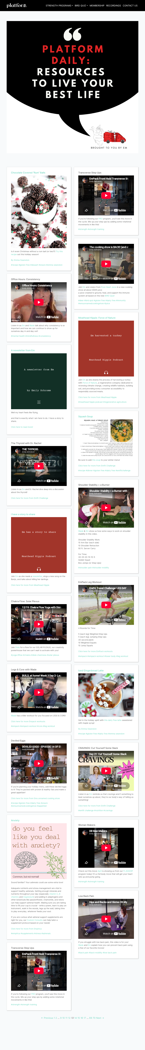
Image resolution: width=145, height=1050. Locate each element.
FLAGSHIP (128, 871)
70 (94, 1017)
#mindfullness (31, 336)
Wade (31, 325)
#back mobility (95, 952)
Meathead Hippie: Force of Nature (97, 317)
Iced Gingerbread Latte (91, 670)
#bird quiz (88, 300)
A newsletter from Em (23, 350)
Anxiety (15, 820)
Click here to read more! (22, 427)
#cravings (108, 810)
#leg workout (49, 726)
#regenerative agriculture (114, 402)
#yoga (14, 655)
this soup (96, 460)
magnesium (28, 897)
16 (82, 1017)
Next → (100, 1017)
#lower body (110, 656)
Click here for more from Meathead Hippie (30, 585)
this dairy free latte (112, 720)
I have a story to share (23, 514)
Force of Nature (90, 383)
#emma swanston (54, 265)
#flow (20, 655)
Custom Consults (34, 920)
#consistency (45, 336)
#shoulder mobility (100, 567)
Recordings (113, 5)
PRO (33, 994)
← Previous (47, 1017)
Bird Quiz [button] (80, 5)
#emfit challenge (86, 810)
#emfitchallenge (123, 470)
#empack (15, 726)
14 (75, 1017)
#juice (107, 303)
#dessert (34, 265)
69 (90, 1017)
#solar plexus (53, 655)
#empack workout (28, 726)
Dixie (17, 647)
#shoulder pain (85, 567)
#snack (42, 265)
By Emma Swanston (20, 260)
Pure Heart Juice (108, 287)
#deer (81, 300)
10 (63, 1017)
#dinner (89, 470)
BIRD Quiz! (109, 296)
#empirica (15, 933)
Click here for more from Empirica (26, 929)
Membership (97, 5)
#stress (37, 933)
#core (39, 726)
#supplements (27, 933)
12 (69, 1017)
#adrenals (46, 933)
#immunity (121, 300)
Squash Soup (85, 416)
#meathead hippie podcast (90, 402)
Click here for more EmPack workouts (95, 651)
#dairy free (35, 803)
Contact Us (130, 5)
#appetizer (42, 806)
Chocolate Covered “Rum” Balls (28, 172)
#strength (15, 1004)
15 (78, 1017)
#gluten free (24, 265)
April (100, 871)
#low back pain (110, 952)
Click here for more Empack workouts (28, 721)
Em (23, 325)
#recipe (14, 265)
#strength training (29, 1004)
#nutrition (98, 810)
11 (66, 1017)
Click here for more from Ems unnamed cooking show (35, 798)
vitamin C (53, 894)
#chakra (27, 655)
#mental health (18, 336)
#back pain (83, 952)
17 (85, 1017)
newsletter (37, 576)
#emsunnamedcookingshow (24, 806)
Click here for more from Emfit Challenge (29, 498)
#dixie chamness (38, 655)
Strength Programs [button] (58, 5)
